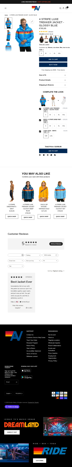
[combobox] (33, 255)
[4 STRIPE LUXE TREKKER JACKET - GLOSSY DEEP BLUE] (51, 39)
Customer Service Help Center (36, 337)
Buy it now (53, 64)
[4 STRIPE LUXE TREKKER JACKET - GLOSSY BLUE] (55, 39)
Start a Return (31, 348)
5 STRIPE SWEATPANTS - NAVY (12, 206)
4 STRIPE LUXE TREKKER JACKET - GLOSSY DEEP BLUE (28, 208)
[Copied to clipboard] (55, 155)
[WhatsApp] (52, 155)
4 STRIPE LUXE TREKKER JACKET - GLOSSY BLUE (55, 109)
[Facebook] (40, 155)
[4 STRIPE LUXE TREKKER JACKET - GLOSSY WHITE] (46, 39)
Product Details (45, 80)
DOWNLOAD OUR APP (29, 366)
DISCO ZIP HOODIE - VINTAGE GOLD (44, 206)
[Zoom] (32, 21)
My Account (52, 335)
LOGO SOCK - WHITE (55, 130)
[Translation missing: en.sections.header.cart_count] (66, 8)
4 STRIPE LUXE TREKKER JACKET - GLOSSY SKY (60, 206)
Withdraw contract (32, 356)
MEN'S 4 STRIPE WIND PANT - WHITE (55, 120)
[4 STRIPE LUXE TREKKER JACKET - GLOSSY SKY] (60, 191)
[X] (44, 155)
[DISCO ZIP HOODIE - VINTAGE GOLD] (44, 191)
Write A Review (56, 244)
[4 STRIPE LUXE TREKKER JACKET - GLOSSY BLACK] (41, 39)
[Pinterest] (48, 155)
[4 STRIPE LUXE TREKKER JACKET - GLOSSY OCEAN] (60, 39)
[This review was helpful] (26, 308)
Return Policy (31, 345)
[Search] (60, 8)
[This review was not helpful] (30, 308)
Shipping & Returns (46, 85)
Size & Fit (42, 75)
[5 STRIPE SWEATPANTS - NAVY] (12, 191)
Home (6, 15)
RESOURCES (53, 331)
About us (51, 337)
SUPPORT (30, 331)
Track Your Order (32, 340)
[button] (12, 432)
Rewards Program (32, 343)
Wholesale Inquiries (54, 343)
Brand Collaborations (54, 345)
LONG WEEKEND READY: (36, 2)
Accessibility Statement (34, 351)
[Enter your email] (16, 382)
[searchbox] (14, 255)
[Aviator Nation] (36, 426)
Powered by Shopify (33, 402)
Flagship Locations (54, 340)
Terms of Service (32, 353)
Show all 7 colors (44, 44)
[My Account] (63, 8)
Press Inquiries (52, 353)
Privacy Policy (52, 361)
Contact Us (30, 335)
